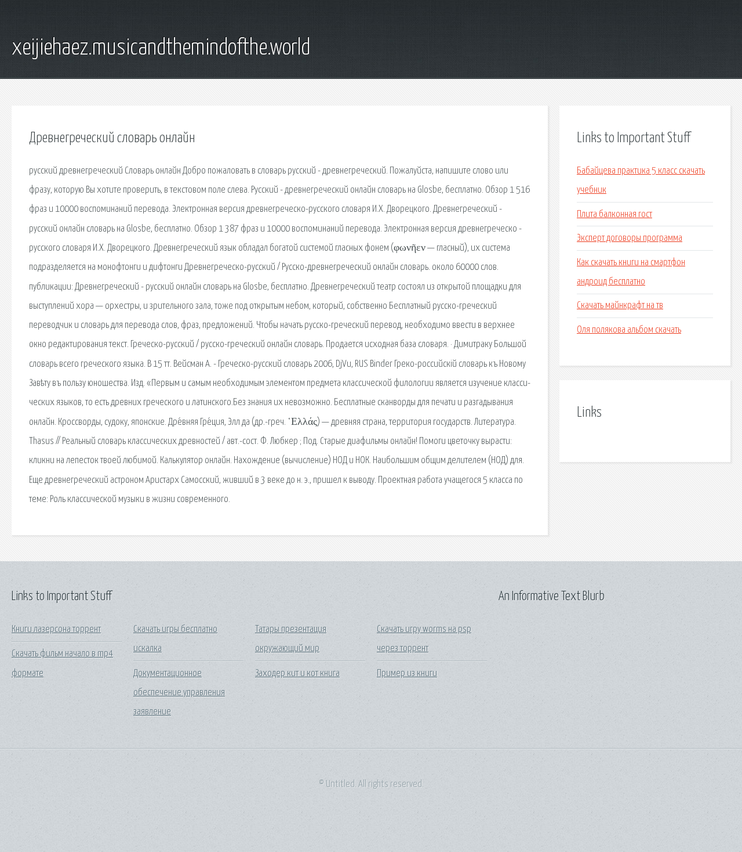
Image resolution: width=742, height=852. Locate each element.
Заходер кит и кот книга (297, 673)
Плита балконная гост (614, 214)
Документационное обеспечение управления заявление (179, 693)
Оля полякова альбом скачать (629, 330)
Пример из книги (407, 673)
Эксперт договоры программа (629, 238)
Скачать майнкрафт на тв (620, 306)
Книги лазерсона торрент (56, 629)
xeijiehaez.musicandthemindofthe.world (161, 48)
